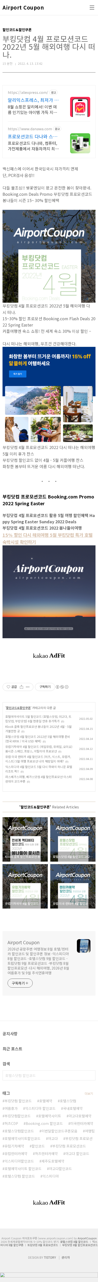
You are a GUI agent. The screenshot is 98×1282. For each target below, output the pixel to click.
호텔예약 (45, 1100)
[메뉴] (92, 8)
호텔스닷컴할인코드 (19, 1130)
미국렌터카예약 (81, 1123)
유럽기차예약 (14, 1145)
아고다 (53, 1138)
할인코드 (38, 1145)
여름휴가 (11, 1108)
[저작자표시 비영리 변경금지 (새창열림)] (62, 687)
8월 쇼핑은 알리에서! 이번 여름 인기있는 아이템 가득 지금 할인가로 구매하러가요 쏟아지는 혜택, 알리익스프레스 (33, 109)
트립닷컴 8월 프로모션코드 (42, 1245)
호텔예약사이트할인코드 (22, 1138)
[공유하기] (21, 687)
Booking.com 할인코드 (44, 1123)
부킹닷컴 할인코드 (18, 1100)
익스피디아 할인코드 (40, 1108)
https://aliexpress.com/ (28, 92)
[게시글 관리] (28, 687)
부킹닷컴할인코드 (18, 1115)
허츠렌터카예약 (46, 1153)
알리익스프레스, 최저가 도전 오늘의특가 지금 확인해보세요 (33, 100)
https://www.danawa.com (30, 129)
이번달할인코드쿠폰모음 (59, 1130)
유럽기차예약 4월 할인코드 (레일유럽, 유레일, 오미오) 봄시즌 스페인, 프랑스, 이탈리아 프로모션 (38, 748)
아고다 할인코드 (77, 1153)
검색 (90, 1075)
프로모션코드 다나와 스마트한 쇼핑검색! (32, 136)
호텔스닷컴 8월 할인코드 (74, 1242)
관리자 (66, 1257)
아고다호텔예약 (80, 1115)
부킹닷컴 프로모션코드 (69, 1145)
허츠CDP (11, 1123)
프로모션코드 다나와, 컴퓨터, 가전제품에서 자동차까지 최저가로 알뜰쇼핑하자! (33, 145)
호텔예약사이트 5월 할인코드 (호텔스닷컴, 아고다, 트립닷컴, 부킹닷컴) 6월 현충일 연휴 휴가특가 (38, 718)
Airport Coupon (23, 7)
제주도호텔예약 (52, 1161)
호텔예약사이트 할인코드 (23, 1168)
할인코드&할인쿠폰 (18, 708)
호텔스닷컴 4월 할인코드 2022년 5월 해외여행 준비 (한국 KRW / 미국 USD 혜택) (37, 738)
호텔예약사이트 (49, 1115)
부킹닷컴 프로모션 (78, 1138)
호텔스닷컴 (68, 1100)
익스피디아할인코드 (19, 1161)
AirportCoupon (87, 1238)
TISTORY (50, 1257)
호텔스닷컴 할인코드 (20, 1176)
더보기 (89, 1093)
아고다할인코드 (60, 1168)
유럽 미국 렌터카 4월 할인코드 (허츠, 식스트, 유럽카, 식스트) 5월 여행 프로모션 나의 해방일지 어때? (38, 758)
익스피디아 (50, 1176)
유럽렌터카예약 (16, 1153)
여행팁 (90, 1130)
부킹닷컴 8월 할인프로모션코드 (80, 1245)
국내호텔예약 (73, 1108)
